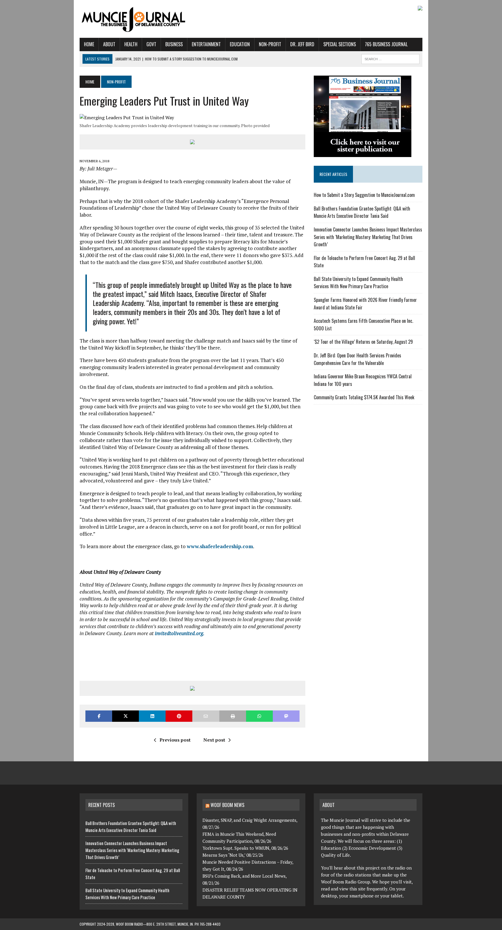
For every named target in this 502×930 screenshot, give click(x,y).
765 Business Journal (386, 44)
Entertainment (206, 44)
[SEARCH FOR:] (390, 58)
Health (130, 44)
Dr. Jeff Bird (302, 44)
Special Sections (339, 44)
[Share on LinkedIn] (152, 716)
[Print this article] (232, 716)
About (109, 44)
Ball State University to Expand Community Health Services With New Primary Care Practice (358, 282)
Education (240, 44)
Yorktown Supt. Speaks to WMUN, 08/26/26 (245, 848)
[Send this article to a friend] (205, 716)
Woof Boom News (227, 804)
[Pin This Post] (179, 716)
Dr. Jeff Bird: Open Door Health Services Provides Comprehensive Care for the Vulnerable (357, 359)
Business (174, 44)
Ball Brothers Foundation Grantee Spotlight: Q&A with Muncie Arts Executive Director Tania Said (362, 212)
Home (89, 44)
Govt (151, 44)
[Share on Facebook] (98, 716)
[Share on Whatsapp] (259, 716)
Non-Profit (270, 44)
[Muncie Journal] (134, 19)
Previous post (175, 740)
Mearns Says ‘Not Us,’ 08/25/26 (232, 855)
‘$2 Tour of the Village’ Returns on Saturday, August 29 (363, 341)
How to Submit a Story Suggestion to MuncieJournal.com (364, 194)
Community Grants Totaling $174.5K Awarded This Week (364, 397)
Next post (214, 740)
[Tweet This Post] (125, 716)
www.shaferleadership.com (220, 546)
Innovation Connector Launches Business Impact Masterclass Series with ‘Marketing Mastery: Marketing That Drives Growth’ (368, 237)
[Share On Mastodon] (286, 716)
